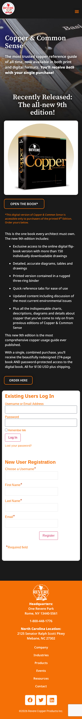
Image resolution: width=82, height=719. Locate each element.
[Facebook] (30, 700)
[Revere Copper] (8, 9)
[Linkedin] (52, 700)
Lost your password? (18, 445)
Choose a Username (20, 468)
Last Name (13, 500)
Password (12, 417)
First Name (13, 484)
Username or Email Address (24, 404)
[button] (76, 11)
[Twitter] (41, 700)
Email (10, 516)
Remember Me (17, 430)
